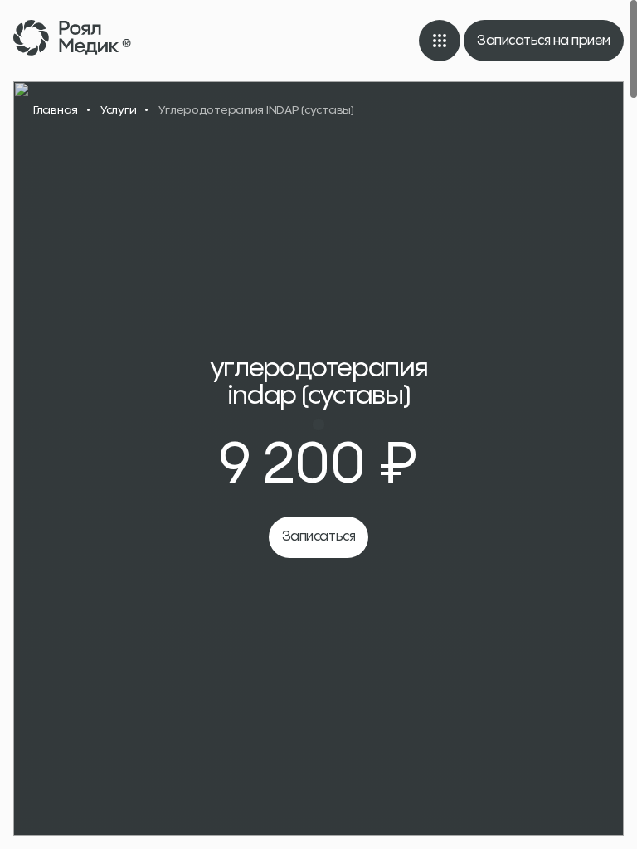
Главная (55, 109)
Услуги (118, 109)
